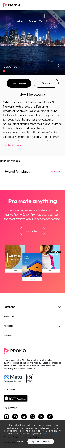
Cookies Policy (49, 433)
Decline (19, 441)
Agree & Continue (40, 441)
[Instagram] (29, 378)
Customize (19, 83)
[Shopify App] (32, 398)
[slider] (4, 71)
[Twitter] (32, 417)
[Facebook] (13, 378)
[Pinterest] (50, 417)
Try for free (32, 231)
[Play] (32, 42)
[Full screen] (60, 65)
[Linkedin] (41, 417)
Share (46, 83)
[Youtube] (24, 417)
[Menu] (60, 5)
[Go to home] (12, 5)
